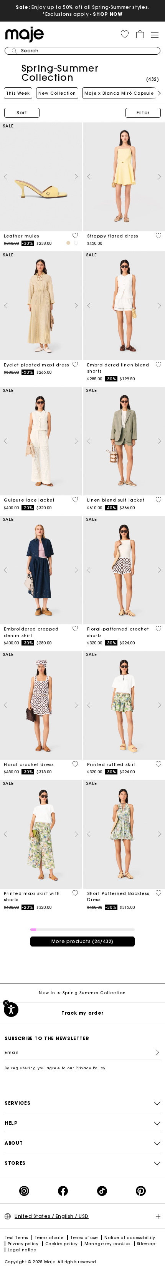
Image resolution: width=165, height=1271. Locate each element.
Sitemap (146, 1243)
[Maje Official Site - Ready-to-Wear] (25, 34)
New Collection (57, 93)
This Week (18, 93)
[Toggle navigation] (154, 34)
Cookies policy (61, 1243)
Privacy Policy (91, 1068)
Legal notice (22, 1250)
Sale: (23, 7)
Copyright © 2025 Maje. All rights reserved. (51, 1261)
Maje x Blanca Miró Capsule (119, 93)
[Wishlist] (75, 235)
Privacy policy (23, 1243)
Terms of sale (49, 1237)
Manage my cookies (107, 1243)
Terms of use (83, 1237)
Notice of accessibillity (129, 1237)
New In (47, 992)
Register (154, 1052)
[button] (125, 34)
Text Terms (16, 1237)
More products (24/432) (82, 941)
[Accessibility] (11, 1009)
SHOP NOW (107, 14)
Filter (143, 112)
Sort (21, 112)
